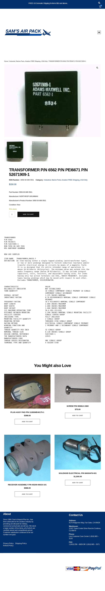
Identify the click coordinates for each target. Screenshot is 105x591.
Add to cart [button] (27, 421)
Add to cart (28, 214)
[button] (99, 3)
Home (6, 61)
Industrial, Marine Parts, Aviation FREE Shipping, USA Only (28, 61)
